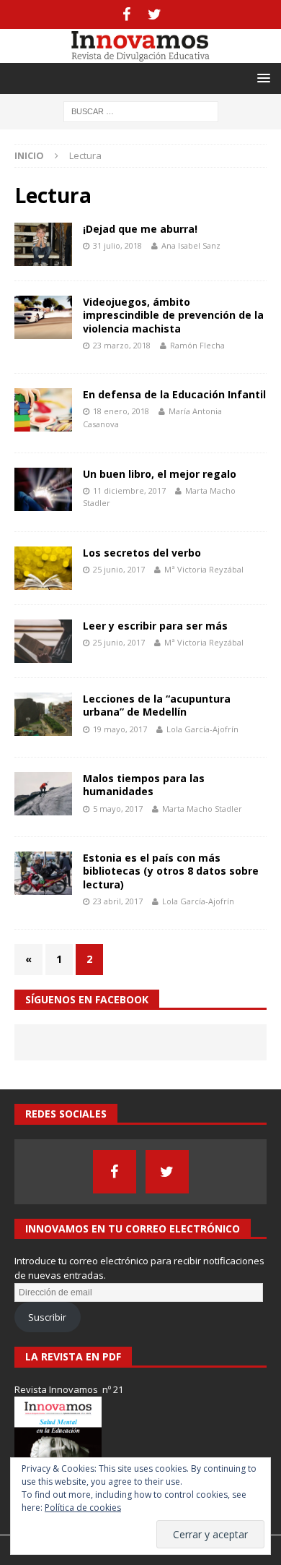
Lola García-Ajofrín (202, 729)
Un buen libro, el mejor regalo (159, 474)
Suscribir (47, 1317)
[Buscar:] (140, 110)
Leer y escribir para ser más (155, 626)
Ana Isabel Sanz (190, 245)
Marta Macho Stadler (202, 808)
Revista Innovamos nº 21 (68, 1389)
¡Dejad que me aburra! (140, 229)
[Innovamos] (140, 54)
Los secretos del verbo (142, 552)
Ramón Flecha (197, 345)
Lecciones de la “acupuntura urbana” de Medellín (157, 705)
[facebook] (126, 14)
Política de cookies (83, 1507)
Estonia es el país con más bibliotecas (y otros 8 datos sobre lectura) (171, 871)
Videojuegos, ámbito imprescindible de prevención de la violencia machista (173, 315)
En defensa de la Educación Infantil (174, 394)
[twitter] (154, 14)
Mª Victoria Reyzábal (204, 569)
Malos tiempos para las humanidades (144, 784)
